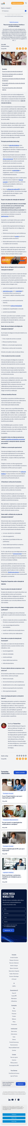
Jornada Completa (14, 957)
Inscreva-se (7, 930)
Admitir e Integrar (14, 965)
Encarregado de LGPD (14, 1065)
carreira (17, 236)
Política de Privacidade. (11, 926)
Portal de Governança (14, 1042)
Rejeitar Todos (14, 1118)
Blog (14, 1008)
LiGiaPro (14, 986)
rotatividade (19, 291)
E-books (14, 1016)
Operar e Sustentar (14, 968)
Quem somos (14, 1031)
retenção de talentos (14, 145)
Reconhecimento (14, 1045)
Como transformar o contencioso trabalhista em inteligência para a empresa (11, 876)
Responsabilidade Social (14, 1047)
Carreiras (14, 1050)
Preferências (14, 1114)
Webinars (14, 1019)
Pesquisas (14, 1013)
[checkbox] (3, 925)
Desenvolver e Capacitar (14, 971)
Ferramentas (14, 1024)
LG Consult (14, 979)
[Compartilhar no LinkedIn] (23, 49)
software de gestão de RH (13, 189)
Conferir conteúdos (20, 772)
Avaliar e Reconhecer (14, 973)
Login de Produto (14, 1076)
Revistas (14, 1011)
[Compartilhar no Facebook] (20, 49)
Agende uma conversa (13, 572)
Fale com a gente (14, 1057)
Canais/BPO (14, 995)
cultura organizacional (16, 305)
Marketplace (14, 998)
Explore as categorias (5, 8)
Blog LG (13, 14)
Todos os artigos (17, 14)
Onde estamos (14, 1034)
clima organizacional (8, 159)
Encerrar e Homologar (14, 976)
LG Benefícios (14, 1001)
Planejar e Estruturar (14, 960)
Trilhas (14, 1021)
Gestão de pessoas (14, 22)
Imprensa (14, 1060)
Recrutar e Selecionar (14, 963)
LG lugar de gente (17, 553)
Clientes (14, 1039)
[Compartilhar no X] (26, 49)
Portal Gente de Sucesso (14, 1073)
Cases (14, 1036)
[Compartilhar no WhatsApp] (17, 49)
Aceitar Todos (14, 1121)
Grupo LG (14, 993)
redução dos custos (7, 291)
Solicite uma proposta (17, 3)
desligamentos (4, 216)
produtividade (15, 170)
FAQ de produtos (14, 1062)
